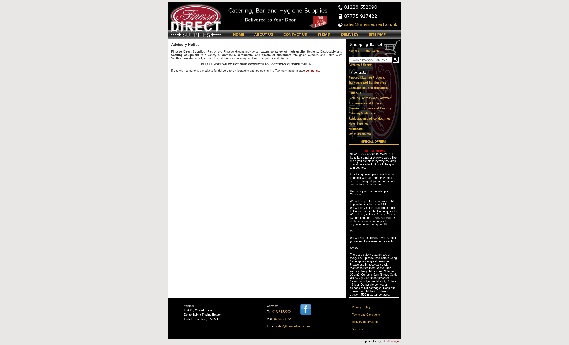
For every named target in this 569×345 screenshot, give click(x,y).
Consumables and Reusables (368, 87)
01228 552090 (281, 311)
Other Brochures (360, 134)
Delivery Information (365, 321)
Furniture (355, 93)
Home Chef (356, 128)
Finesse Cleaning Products (367, 77)
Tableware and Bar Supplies (367, 82)
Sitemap (357, 329)
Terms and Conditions (366, 314)
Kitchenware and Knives (365, 103)
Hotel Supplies (358, 123)
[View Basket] (373, 43)
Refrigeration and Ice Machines (369, 118)
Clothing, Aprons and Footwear (370, 98)
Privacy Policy (361, 307)
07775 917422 (283, 319)
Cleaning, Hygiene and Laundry (370, 108)
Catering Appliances (362, 113)
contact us (312, 70)
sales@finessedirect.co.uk (293, 326)
